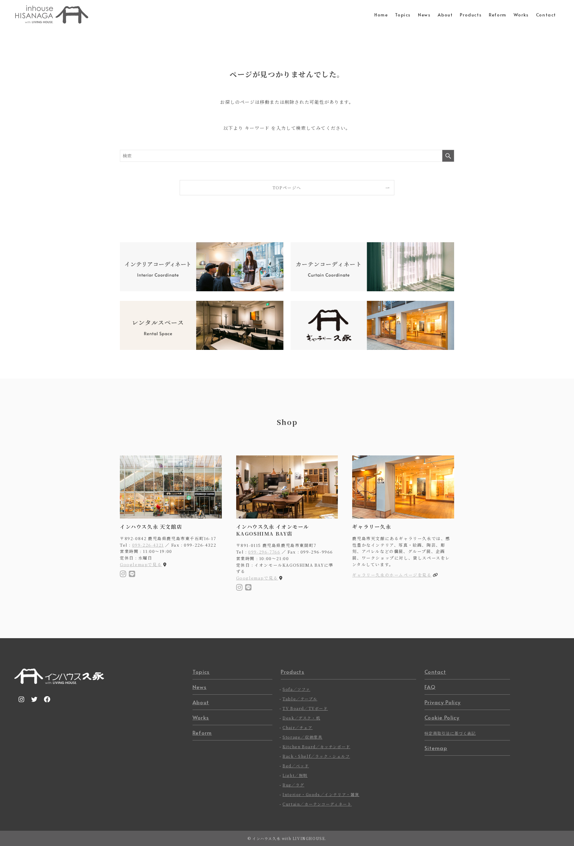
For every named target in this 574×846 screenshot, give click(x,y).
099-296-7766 (264, 552)
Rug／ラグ (293, 785)
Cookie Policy (442, 717)
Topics (201, 671)
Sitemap (436, 748)
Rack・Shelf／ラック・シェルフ (316, 756)
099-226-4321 (148, 545)
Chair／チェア (297, 727)
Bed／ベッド (296, 766)
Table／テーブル (300, 699)
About (201, 702)
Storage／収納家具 (302, 737)
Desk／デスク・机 (301, 718)
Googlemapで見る (141, 564)
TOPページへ (287, 187)
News (200, 686)
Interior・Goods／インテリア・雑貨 (321, 794)
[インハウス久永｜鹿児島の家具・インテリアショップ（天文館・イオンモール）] (51, 14)
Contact (435, 671)
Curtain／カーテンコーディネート (317, 804)
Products (292, 671)
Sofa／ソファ (296, 689)
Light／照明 (295, 775)
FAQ (430, 686)
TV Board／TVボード (305, 708)
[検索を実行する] (448, 156)
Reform (202, 732)
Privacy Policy (443, 702)
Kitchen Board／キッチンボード (316, 746)
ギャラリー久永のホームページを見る (391, 575)
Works (201, 717)
